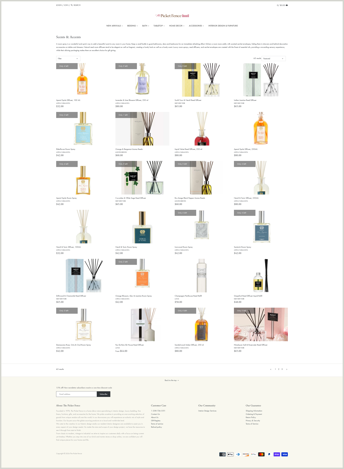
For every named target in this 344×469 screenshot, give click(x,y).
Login (59, 5)
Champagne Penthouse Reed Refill (188, 297)
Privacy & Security (253, 420)
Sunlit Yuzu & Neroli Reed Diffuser (188, 101)
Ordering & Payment (254, 414)
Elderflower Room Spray (65, 150)
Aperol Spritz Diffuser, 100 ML (68, 101)
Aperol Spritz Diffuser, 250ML (245, 150)
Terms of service (157, 423)
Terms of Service (252, 423)
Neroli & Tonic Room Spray (126, 248)
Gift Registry (155, 420)
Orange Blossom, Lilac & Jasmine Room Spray (133, 297)
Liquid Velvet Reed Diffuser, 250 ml (188, 150)
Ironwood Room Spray (184, 248)
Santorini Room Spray (242, 248)
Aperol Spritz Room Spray (66, 199)
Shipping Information (254, 410)
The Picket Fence (76, 453)
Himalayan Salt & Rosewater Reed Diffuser (250, 346)
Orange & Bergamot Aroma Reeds (129, 150)
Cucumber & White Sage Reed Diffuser (130, 199)
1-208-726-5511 (158, 410)
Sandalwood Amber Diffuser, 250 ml (189, 346)
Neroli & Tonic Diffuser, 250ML (246, 199)
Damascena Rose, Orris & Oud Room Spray (73, 346)
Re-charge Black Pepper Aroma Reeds (190, 199)
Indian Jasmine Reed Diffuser (245, 101)
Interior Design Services (207, 410)
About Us (154, 417)
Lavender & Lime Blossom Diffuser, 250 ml (131, 101)
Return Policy (251, 417)
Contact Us (155, 414)
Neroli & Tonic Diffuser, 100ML (68, 248)
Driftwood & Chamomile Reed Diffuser (71, 297)
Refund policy (156, 427)
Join (66, 5)
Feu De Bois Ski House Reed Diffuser (129, 346)
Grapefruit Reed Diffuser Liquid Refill (248, 297)
